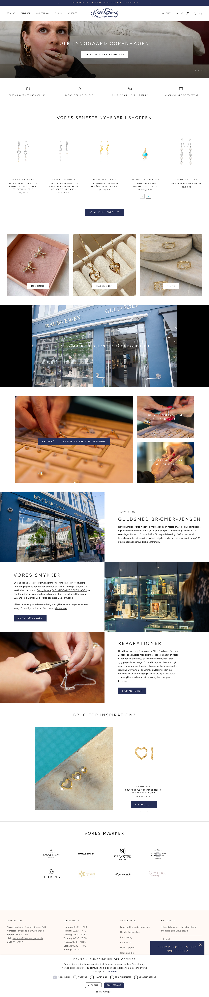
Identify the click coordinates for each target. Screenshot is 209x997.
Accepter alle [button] (114, 985)
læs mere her (132, 691)
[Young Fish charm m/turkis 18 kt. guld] (142, 196)
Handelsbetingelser (130, 932)
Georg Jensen (44, 590)
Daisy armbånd (65, 597)
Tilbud (58, 13)
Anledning (42, 13)
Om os (179, 13)
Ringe (171, 286)
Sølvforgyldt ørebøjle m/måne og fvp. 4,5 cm (104, 184)
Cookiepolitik (127, 953)
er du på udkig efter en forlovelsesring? (74, 441)
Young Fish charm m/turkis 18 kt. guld (145, 184)
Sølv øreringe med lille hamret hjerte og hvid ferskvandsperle (23, 186)
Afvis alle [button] (93, 985)
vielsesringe (61, 608)
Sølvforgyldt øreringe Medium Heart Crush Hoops (144, 791)
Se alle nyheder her (104, 212)
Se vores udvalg (30, 618)
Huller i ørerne (127, 947)
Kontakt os (125, 942)
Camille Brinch (143, 786)
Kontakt (166, 13)
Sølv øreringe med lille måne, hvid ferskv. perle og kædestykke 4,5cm (63, 186)
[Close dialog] (110, 927)
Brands (11, 13)
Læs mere (112, 971)
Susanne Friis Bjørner (23, 180)
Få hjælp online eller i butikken (129, 95)
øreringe (38, 286)
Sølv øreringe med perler (186, 183)
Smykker (26, 13)
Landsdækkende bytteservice (181, 95)
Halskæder (104, 286)
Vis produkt (144, 804)
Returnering (126, 937)
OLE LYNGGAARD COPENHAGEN (145, 180)
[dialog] (104, 976)
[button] (104, 992)
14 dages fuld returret (79, 95)
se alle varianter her (104, 57)
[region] (104, 49)
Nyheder (73, 13)
